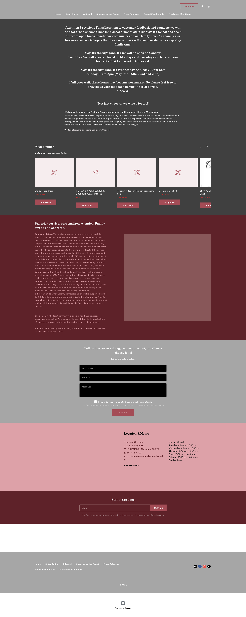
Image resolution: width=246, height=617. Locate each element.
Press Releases (131, 14)
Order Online (72, 14)
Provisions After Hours (180, 14)
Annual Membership (154, 14)
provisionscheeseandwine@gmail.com (145, 458)
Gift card (87, 14)
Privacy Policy (134, 405)
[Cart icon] (208, 6)
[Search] (202, 6)
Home (58, 14)
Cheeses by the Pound (107, 14)
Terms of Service (151, 405)
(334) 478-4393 (133, 453)
